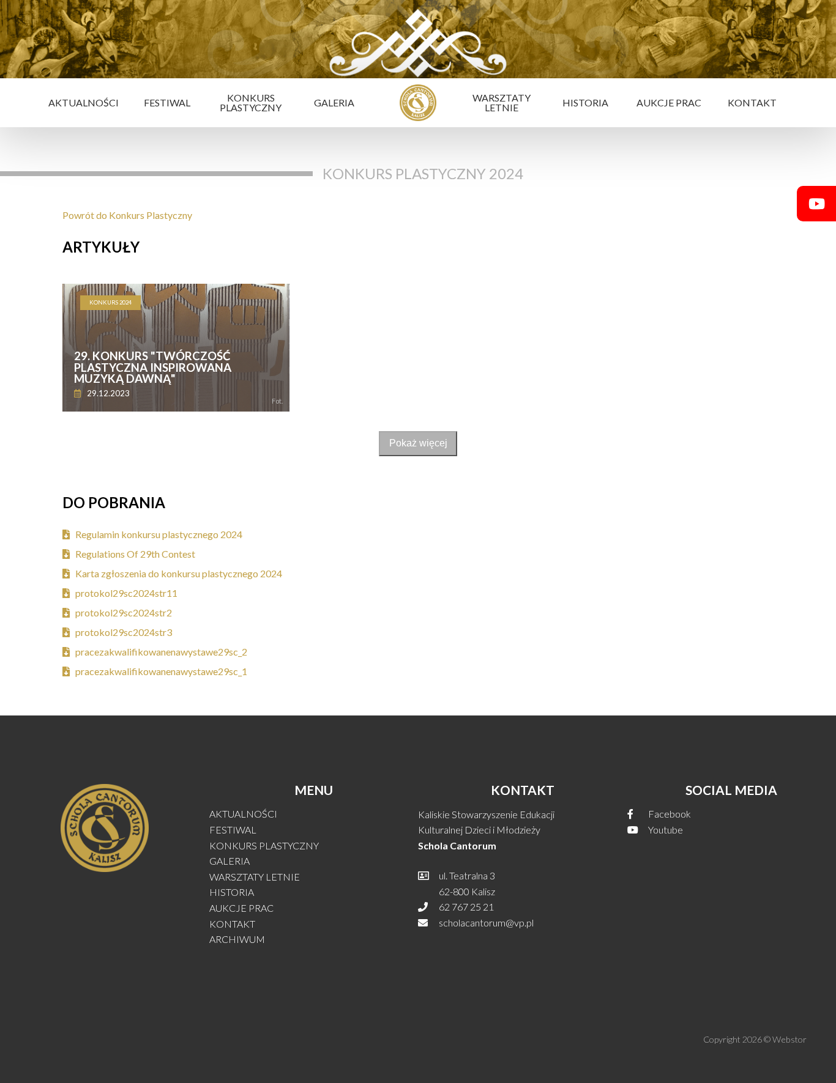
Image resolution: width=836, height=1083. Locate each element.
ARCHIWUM (237, 939)
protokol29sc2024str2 (123, 613)
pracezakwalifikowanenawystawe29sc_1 (161, 671)
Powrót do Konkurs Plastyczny (127, 215)
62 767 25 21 (466, 907)
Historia (585, 103)
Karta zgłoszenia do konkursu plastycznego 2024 (178, 573)
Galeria (334, 103)
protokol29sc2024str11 (126, 593)
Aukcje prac (668, 103)
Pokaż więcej (418, 443)
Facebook (669, 814)
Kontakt (752, 103)
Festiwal (167, 103)
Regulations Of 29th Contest (135, 554)
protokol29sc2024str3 (123, 632)
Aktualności (83, 103)
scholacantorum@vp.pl (486, 923)
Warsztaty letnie (501, 103)
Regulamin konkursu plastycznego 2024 (158, 534)
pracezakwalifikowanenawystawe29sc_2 (161, 652)
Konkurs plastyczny (251, 103)
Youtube (665, 830)
